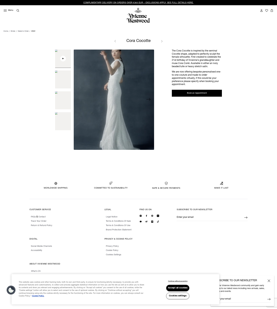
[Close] (269, 280)
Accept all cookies (178, 288)
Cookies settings (178, 296)
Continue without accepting (177, 281)
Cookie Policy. (38, 296)
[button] (11, 290)
